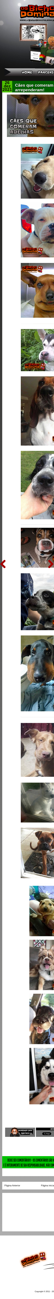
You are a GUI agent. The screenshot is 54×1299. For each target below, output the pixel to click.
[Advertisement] (21, 1211)
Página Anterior (12, 1185)
